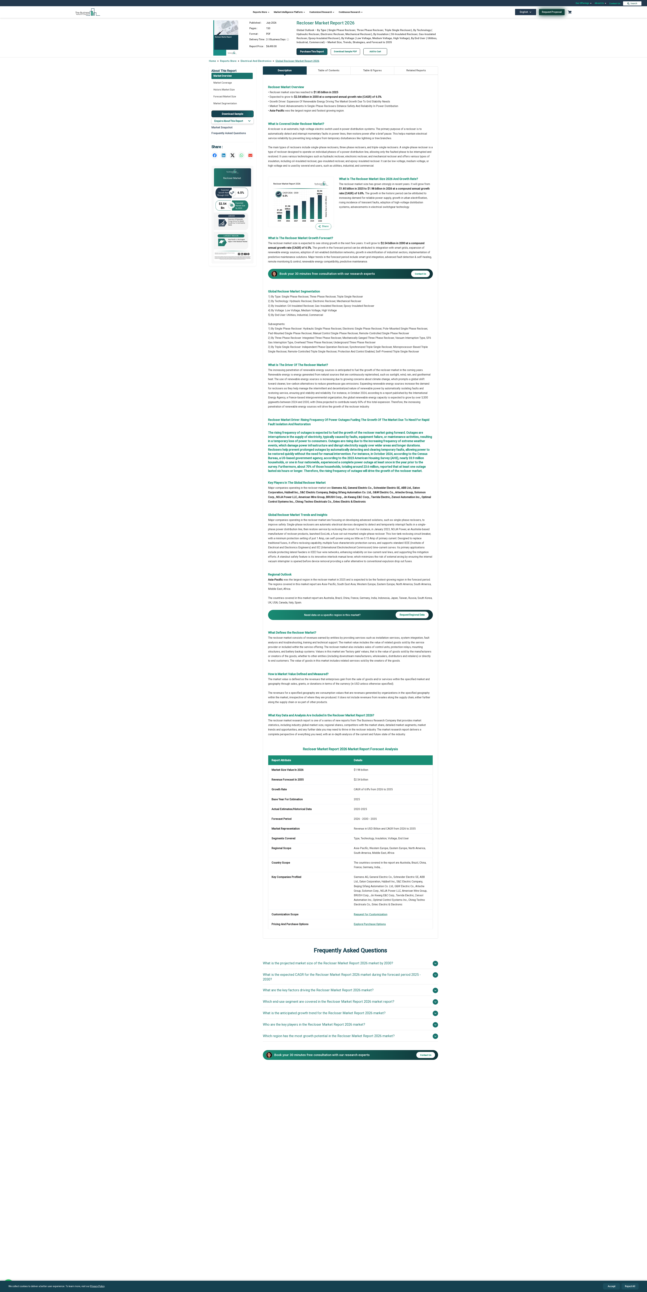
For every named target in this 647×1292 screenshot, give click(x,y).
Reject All (630, 1286)
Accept (611, 1286)
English (524, 12)
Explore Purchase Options (370, 924)
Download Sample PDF (345, 51)
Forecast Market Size (224, 96)
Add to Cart (375, 51)
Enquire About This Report (228, 121)
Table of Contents (328, 70)
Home (212, 61)
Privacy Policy (97, 1286)
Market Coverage (222, 82)
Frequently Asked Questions (228, 133)
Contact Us (614, 3)
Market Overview (222, 75)
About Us (599, 3)
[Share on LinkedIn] (223, 155)
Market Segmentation (225, 103)
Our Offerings (583, 3)
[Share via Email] (250, 155)
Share (325, 226)
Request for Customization (370, 914)
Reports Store (260, 12)
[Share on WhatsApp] (241, 155)
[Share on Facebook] (214, 155)
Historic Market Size (224, 89)
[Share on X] (232, 155)
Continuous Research (350, 12)
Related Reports (416, 70)
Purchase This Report (312, 51)
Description (285, 70)
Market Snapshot (222, 127)
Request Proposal (552, 12)
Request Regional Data (412, 614)
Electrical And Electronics (256, 61)
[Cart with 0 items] (570, 12)
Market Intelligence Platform (288, 12)
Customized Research (320, 12)
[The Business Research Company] (87, 11)
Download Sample (232, 113)
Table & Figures (372, 70)
